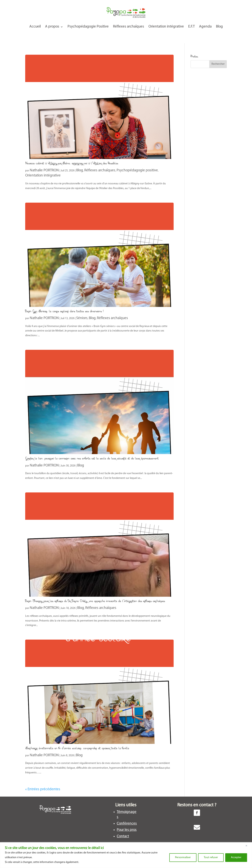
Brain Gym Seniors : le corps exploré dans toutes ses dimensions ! (64, 311)
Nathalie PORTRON (44, 170)
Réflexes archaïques (128, 27)
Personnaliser (183, 857)
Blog (219, 27)
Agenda (205, 27)
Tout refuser (211, 857)
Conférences (127, 824)
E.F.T (191, 27)
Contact (123, 836)
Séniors (82, 318)
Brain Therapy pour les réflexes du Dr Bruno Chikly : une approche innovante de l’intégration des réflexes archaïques (95, 600)
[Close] (248, 845)
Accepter (236, 857)
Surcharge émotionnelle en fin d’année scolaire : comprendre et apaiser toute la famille (77, 748)
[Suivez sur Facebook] (197, 813)
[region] (126, 855)
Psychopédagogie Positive (88, 27)
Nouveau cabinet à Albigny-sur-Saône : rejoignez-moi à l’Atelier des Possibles (71, 163)
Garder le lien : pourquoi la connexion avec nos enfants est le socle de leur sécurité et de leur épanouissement (92, 458)
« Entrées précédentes (42, 789)
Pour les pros (127, 830)
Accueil (35, 27)
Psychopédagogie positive (137, 170)
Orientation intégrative (166, 27)
